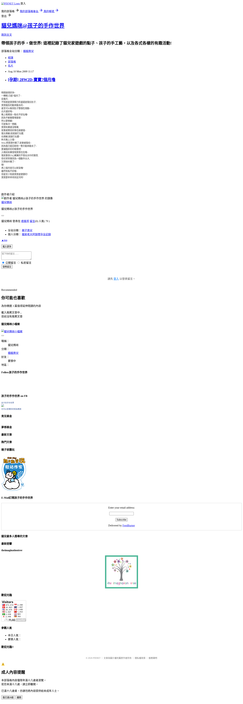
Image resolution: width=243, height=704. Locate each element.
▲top (4, 240)
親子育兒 (27, 230)
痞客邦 (25, 221)
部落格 (12, 61)
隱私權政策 (140, 658)
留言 (32, 221)
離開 (19, 697)
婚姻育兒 (28, 51)
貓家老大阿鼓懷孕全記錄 (36, 234)
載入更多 (7, 246)
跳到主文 (6, 34)
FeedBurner (128, 525)
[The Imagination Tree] (121, 587)
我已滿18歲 (8, 697)
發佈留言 (7, 267)
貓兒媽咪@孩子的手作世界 (32, 26)
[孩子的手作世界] (2, 405)
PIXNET (97, 658)
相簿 (10, 57)
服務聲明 (153, 658)
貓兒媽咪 (6, 202)
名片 (10, 65)
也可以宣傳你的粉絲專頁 (11, 409)
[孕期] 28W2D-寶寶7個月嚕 (31, 79)
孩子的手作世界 (7, 403)
